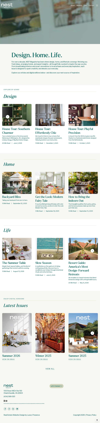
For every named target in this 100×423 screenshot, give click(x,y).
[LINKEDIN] (13, 408)
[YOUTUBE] (17, 408)
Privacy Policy (91, 415)
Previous (7, 117)
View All (50, 369)
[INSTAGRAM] (9, 408)
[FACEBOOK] (5, 408)
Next (92, 117)
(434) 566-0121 (9, 396)
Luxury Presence (33, 415)
